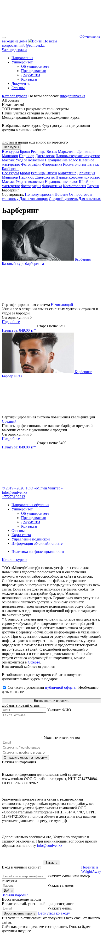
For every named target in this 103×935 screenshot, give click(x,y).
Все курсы (11, 147)
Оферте (34, 662)
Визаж (51, 151)
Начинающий (62, 305)
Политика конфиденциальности (37, 552)
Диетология (45, 156)
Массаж (8, 160)
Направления (22, 58)
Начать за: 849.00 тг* (19, 330)
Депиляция (86, 151)
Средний (9, 421)
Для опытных (90, 199)
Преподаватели (33, 71)
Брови (25, 151)
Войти (8, 890)
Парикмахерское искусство (78, 156)
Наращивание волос (61, 160)
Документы (30, 75)
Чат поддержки (14, 50)
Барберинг (10, 169)
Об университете (35, 66)
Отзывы (18, 88)
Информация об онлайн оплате (37, 543)
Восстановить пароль (19, 913)
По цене (61, 194)
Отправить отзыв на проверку (25, 757)
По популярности (39, 194)
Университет (22, 62)
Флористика (52, 164)
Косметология (74, 164)
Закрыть (51, 862)
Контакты (29, 79)
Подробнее (11, 322)
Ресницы (38, 151)
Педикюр (26, 156)
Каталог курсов (14, 96)
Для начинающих (33, 199)
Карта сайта (21, 535)
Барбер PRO (12, 376)
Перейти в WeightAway (91, 869)
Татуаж (93, 164)
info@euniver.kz (29, 43)
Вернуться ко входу (54, 913)
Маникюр (10, 156)
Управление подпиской (30, 539)
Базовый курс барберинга (23, 264)
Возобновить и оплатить (51, 701)
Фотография (31, 164)
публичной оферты (60, 687)
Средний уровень (63, 199)
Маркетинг (67, 151)
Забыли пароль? (15, 895)
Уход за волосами (30, 160)
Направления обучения (30, 505)
